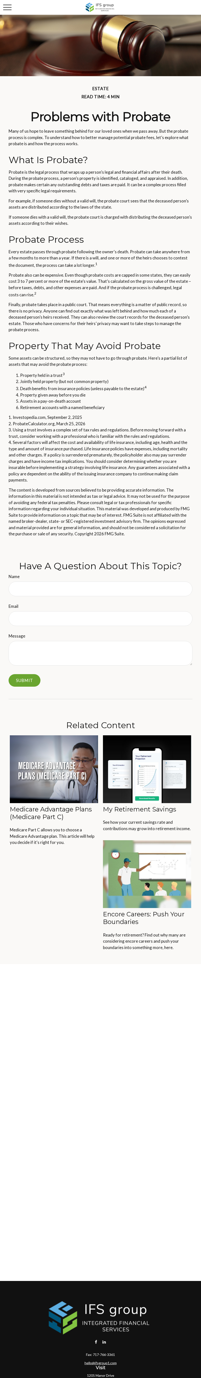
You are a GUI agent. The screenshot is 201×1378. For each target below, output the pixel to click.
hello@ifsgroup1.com (101, 1363)
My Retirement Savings (139, 809)
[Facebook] (96, 1341)
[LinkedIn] (104, 1341)
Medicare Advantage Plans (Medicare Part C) (51, 813)
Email (13, 606)
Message (17, 636)
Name (14, 576)
